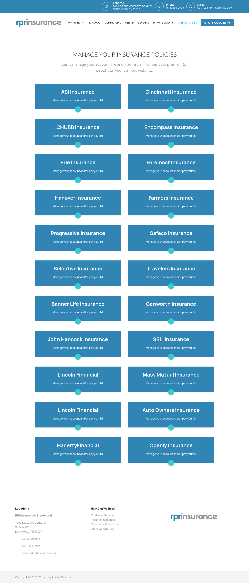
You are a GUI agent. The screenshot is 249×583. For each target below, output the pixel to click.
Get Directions (31, 539)
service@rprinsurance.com (214, 7)
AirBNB (129, 22)
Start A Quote (215, 23)
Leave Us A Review (102, 529)
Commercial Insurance (105, 524)
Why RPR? (74, 22)
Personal (94, 22)
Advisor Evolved (61, 577)
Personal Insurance (103, 520)
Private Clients (163, 22)
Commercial (113, 22)
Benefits (143, 22)
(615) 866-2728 (175, 7)
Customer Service (102, 515)
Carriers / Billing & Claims (195, 22)
